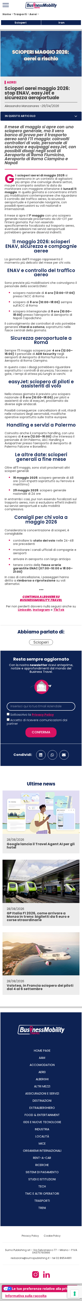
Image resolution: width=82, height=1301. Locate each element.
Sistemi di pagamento (42, 1172)
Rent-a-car (42, 1158)
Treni (42, 1208)
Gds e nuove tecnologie (42, 1122)
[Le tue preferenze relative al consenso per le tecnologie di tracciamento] (75, 1294)
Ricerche (42, 1165)
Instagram (41, 610)
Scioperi (20, 23)
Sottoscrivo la (32, 715)
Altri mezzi (42, 1086)
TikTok (58, 610)
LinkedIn (24, 610)
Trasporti (20, 14)
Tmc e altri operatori (42, 1193)
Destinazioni (42, 1101)
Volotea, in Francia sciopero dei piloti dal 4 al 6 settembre (40, 987)
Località (42, 1136)
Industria (42, 1129)
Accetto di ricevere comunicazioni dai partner (37, 722)
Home (7, 14)
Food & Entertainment (42, 1115)
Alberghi (42, 1079)
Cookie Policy (52, 1236)
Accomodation (42, 1065)
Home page (42, 1050)
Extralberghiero (42, 1108)
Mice (42, 1143)
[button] (75, 116)
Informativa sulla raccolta (25, 1296)
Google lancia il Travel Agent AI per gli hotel (41, 846)
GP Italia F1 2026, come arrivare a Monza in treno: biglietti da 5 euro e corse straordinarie (38, 916)
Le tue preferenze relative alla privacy (43, 1288)
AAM (42, 1058)
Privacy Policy (43, 715)
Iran (61, 23)
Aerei (33, 14)
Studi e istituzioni (42, 1179)
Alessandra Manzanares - (23, 106)
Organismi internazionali (42, 1151)
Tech (42, 1186)
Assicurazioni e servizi (42, 1093)
